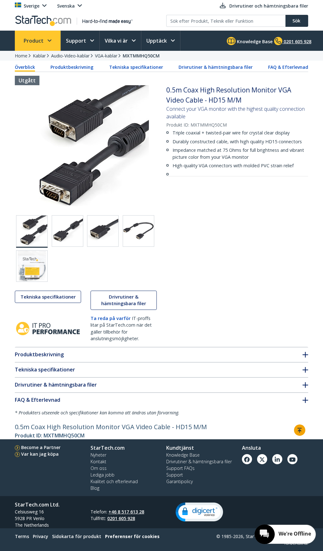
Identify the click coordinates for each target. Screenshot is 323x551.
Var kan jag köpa (40, 454)
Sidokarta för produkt (76, 536)
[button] (199, 512)
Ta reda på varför (111, 318)
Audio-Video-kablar (70, 56)
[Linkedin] (277, 459)
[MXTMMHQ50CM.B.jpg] (67, 231)
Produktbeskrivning (71, 67)
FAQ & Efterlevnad (288, 67)
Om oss (99, 468)
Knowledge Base (254, 41)
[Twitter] (262, 459)
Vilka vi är (117, 40)
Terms (22, 536)
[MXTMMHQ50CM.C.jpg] (103, 231)
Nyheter (98, 455)
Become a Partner (41, 447)
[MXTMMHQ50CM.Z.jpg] (32, 266)
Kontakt (98, 462)
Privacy (40, 536)
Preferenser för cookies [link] (132, 536)
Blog (95, 488)
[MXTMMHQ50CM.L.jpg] (138, 231)
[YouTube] (292, 459)
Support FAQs (180, 468)
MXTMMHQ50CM (141, 56)
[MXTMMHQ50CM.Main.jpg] (32, 231)
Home (21, 56)
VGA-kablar (106, 56)
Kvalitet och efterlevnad (114, 481)
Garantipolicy (179, 481)
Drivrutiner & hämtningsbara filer (216, 67)
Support (76, 40)
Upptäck (157, 40)
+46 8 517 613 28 (126, 512)
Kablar (39, 56)
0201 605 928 (121, 518)
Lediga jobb (103, 475)
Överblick (25, 67)
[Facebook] (247, 459)
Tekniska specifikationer (136, 67)
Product (34, 40)
